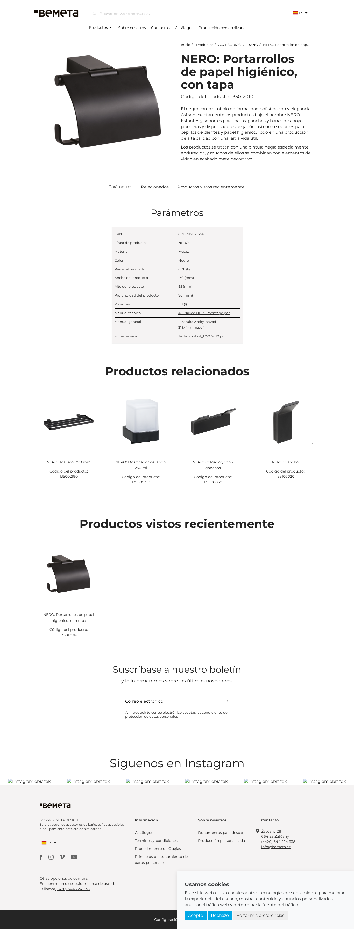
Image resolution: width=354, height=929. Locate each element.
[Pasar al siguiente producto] (312, 443)
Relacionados (155, 187)
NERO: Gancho (285, 462)
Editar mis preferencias (260, 915)
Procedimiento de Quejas (158, 848)
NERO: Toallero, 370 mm (69, 462)
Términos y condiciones (156, 840)
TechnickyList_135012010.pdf (202, 336)
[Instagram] (51, 856)
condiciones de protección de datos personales (176, 714)
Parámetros (120, 186)
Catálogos (184, 27)
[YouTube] (74, 856)
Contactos (160, 27)
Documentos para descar (221, 832)
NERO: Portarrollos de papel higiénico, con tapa (303, 45)
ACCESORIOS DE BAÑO (238, 45)
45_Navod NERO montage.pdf (204, 313)
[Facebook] (41, 856)
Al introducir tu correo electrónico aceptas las (176, 714)
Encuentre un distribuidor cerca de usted (77, 883)
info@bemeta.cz (276, 846)
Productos (99, 27)
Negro (183, 260)
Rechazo (220, 915)
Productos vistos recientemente (211, 187)
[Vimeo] (63, 856)
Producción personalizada (222, 27)
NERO (183, 243)
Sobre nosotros (132, 27)
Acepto (195, 915)
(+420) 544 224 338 (278, 841)
